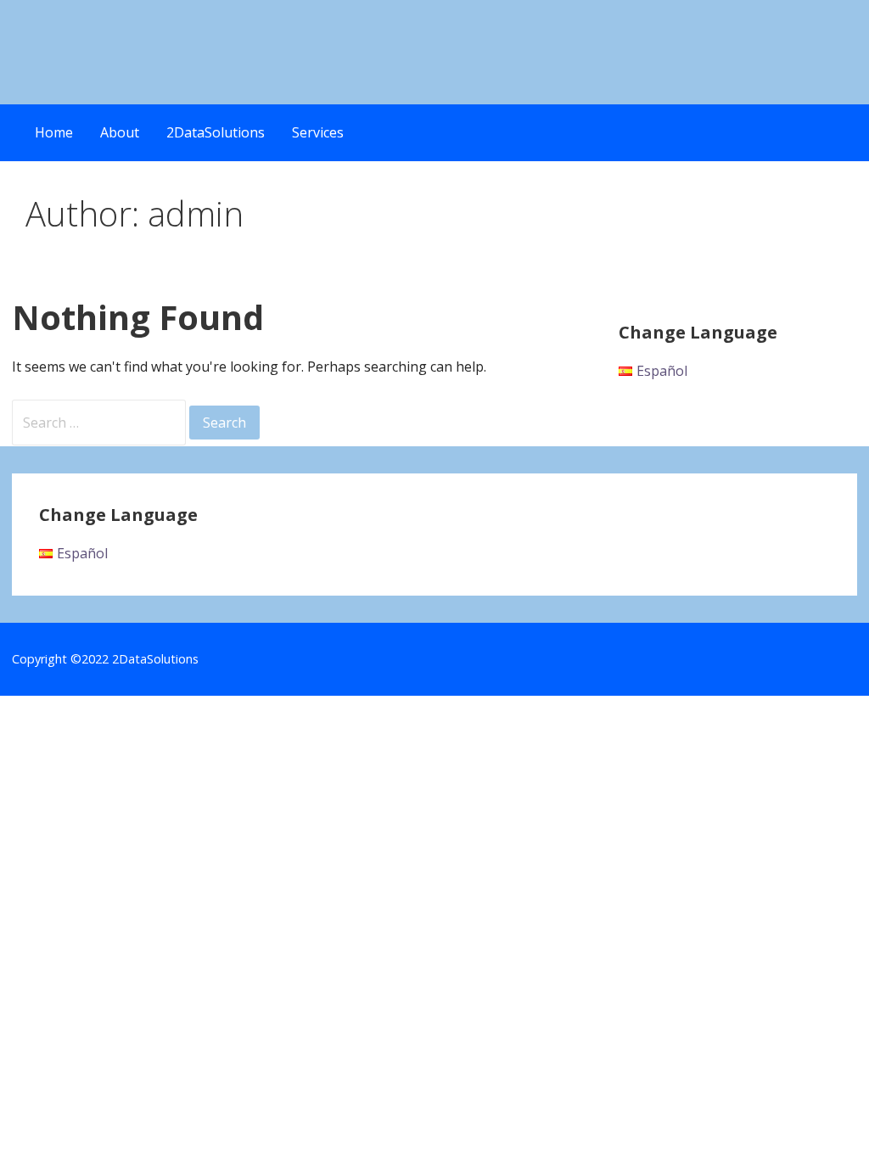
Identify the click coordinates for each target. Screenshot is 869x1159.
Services (318, 132)
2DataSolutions (215, 132)
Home (54, 132)
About (119, 132)
